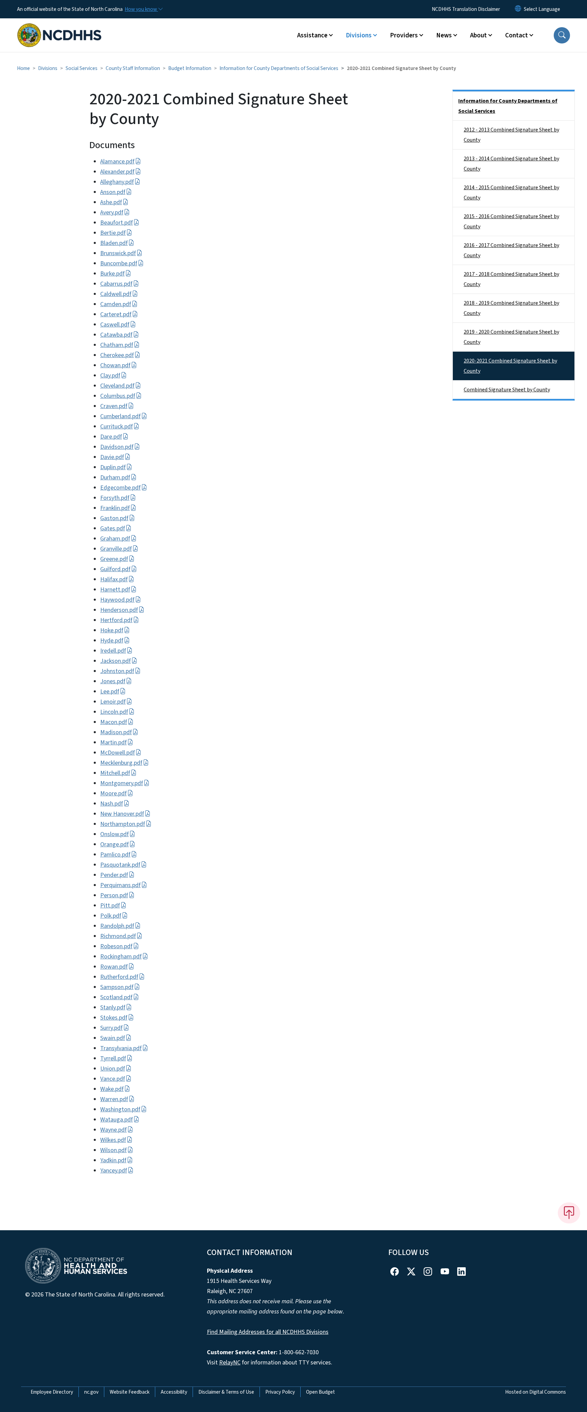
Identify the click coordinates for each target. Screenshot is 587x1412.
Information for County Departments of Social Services (278, 68)
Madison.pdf (116, 732)
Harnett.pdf (115, 589)
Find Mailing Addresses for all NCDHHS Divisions (267, 1332)
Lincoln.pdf (114, 712)
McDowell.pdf (117, 752)
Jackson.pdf (115, 661)
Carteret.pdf (115, 314)
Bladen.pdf (114, 243)
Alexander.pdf (117, 171)
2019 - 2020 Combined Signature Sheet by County (511, 337)
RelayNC (230, 1362)
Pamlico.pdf (115, 854)
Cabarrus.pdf (116, 284)
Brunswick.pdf (118, 253)
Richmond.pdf (118, 936)
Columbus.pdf (117, 396)
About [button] (478, 35)
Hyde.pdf (111, 640)
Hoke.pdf (111, 630)
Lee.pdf (109, 691)
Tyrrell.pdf (113, 1058)
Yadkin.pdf (113, 1160)
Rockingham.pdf (121, 956)
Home (23, 68)
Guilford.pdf (115, 569)
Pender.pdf (114, 875)
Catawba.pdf (116, 335)
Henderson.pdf (119, 610)
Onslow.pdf (114, 834)
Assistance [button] (312, 35)
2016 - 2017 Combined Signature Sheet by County (511, 250)
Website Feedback (129, 1392)
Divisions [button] (359, 35)
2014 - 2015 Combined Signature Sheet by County (511, 192)
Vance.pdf (112, 1079)
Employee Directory (52, 1392)
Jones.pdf (112, 681)
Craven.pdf (113, 406)
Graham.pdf (115, 538)
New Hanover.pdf (122, 814)
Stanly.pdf (112, 1007)
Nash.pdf (111, 803)
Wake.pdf (112, 1089)
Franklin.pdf (115, 508)
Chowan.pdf (115, 365)
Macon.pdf (113, 722)
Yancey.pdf (113, 1170)
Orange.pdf (114, 844)
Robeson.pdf (116, 946)
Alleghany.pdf (117, 182)
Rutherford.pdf (119, 977)
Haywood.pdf (117, 600)
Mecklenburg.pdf (121, 763)
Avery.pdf (111, 212)
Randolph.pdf (117, 926)
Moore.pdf (113, 793)
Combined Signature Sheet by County (507, 389)
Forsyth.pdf (114, 498)
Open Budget (320, 1392)
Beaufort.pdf (116, 222)
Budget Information (189, 68)
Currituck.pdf (116, 426)
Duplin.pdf (113, 467)
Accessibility (174, 1392)
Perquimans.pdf (120, 885)
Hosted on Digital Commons (535, 1392)
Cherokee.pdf (117, 355)
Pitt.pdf (110, 905)
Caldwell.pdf (115, 294)
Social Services (81, 68)
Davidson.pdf (117, 447)
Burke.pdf (112, 273)
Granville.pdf (116, 549)
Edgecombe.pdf (120, 487)
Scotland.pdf (116, 997)
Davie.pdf (112, 457)
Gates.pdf (112, 528)
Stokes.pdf (113, 1017)
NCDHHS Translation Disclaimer (466, 9)
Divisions (47, 68)
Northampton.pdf (122, 824)
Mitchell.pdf (115, 773)
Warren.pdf (114, 1099)
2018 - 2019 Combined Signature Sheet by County (511, 308)
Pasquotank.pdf (120, 865)
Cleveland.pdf (117, 386)
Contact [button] (516, 35)
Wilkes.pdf (113, 1140)
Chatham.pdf (116, 345)
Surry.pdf (111, 1028)
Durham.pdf (115, 477)
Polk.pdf (110, 916)
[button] (562, 35)
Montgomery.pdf (121, 783)
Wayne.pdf (113, 1130)
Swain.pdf (112, 1038)
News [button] (444, 35)
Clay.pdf (110, 375)
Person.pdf (114, 895)
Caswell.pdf (114, 324)
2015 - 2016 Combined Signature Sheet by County (511, 221)
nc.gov (91, 1392)
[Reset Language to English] (518, 9)
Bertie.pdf (113, 233)
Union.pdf (112, 1068)
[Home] (59, 27)
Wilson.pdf (113, 1150)
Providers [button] (404, 35)
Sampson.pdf (117, 987)
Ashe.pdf (111, 202)
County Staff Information (133, 68)
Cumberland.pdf (120, 416)
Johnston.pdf (117, 671)
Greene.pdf (114, 559)
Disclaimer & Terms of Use (226, 1392)
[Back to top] (569, 1212)
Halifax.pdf (114, 579)
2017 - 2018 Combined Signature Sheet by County (511, 279)
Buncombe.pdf (118, 263)
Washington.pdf (120, 1109)
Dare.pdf (111, 437)
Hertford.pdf (116, 620)
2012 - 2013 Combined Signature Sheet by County (511, 135)
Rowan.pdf (114, 967)
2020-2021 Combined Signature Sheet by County (510, 366)
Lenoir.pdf (113, 702)
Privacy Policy (280, 1392)
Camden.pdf (115, 304)
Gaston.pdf (114, 518)
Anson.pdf (112, 192)
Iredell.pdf (113, 651)
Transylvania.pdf (121, 1048)
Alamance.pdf (117, 161)
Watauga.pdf (116, 1119)
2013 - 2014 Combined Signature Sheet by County (511, 164)
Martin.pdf (113, 742)
